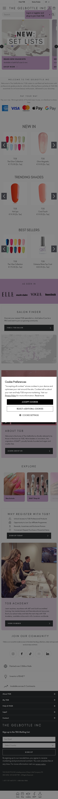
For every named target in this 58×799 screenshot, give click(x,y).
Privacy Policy (10, 395)
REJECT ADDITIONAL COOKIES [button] (30, 409)
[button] (29, 415)
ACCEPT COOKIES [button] (30, 402)
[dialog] (29, 399)
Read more (39, 395)
